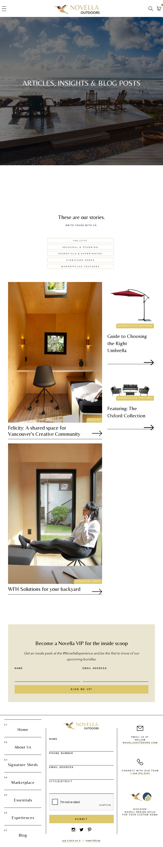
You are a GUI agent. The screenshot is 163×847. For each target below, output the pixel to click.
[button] (4, 8)
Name (19, 668)
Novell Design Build (140, 812)
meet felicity (93, 840)
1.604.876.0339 (140, 774)
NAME (53, 739)
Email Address (95, 668)
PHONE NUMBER (61, 753)
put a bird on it (71, 840)
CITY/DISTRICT (60, 781)
